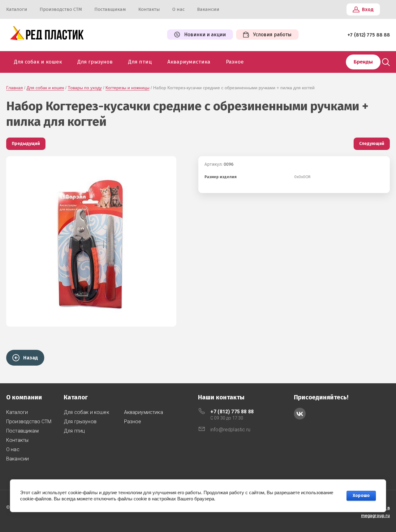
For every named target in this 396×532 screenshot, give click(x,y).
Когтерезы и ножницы (127, 87)
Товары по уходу (85, 87)
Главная (14, 87)
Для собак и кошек (45, 87)
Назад (30, 358)
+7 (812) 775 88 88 (368, 35)
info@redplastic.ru (230, 430)
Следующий (371, 143)
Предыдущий (26, 143)
